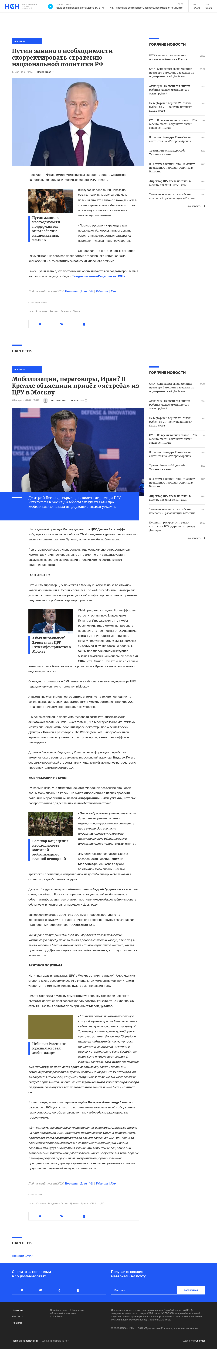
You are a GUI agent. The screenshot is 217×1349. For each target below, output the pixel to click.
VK (91, 291)
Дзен (83, 291)
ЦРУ (101, 1203)
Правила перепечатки (25, 1340)
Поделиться (44, 72)
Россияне (41, 311)
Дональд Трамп (79, 1203)
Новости (71, 291)
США (93, 1203)
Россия (54, 311)
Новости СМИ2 (22, 1256)
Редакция (17, 1310)
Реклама (17, 1322)
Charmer (200, 1340)
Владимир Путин (70, 311)
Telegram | (103, 291)
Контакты (17, 1316)
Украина (41, 1203)
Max (113, 291)
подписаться (191, 1290)
